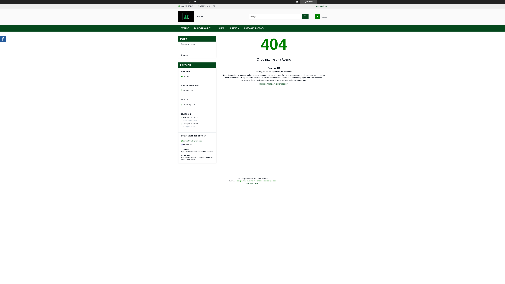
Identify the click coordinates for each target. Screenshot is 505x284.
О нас (221, 28)
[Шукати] (305, 16)
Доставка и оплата (254, 28)
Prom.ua (265, 178)
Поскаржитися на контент (245, 181)
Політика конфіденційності (266, 181)
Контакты (234, 28)
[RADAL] (186, 21)
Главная (185, 28)
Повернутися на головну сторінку (273, 84)
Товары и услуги (202, 28)
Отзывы (184, 55)
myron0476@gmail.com (192, 141)
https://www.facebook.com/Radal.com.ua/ (197, 152)
